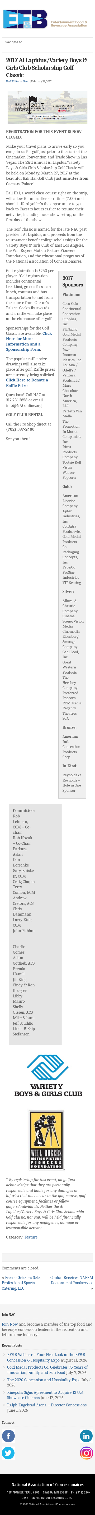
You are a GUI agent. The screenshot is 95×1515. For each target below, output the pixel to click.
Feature (31, 1237)
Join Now (10, 1324)
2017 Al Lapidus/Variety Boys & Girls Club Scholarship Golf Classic (46, 67)
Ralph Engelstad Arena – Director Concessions (47, 1405)
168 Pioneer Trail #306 (23, 1492)
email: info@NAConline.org (52, 1498)
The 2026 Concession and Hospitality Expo (43, 1380)
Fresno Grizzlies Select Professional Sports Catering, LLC (22, 1283)
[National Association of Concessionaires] (47, 28)
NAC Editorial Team (17, 81)
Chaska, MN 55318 (55, 1492)
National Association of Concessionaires (48, 1484)
